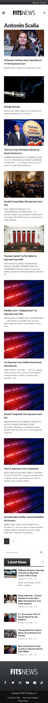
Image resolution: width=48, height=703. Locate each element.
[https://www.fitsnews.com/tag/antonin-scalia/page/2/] (20, 541)
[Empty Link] (41, 561)
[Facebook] (7, 683)
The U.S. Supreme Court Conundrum (21, 468)
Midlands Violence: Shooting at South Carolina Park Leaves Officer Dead (31, 573)
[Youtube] (29, 683)
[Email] (36, 683)
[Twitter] (14, 683)
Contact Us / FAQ (14, 698)
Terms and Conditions (30, 698)
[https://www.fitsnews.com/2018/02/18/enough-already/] (24, 89)
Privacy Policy (23, 701)
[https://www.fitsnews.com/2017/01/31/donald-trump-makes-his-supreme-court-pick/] (24, 184)
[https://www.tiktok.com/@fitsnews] (42, 683)
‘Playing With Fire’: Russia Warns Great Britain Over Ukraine (29, 633)
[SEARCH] (41, 552)
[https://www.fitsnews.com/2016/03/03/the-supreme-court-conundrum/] (24, 451)
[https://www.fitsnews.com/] (24, 672)
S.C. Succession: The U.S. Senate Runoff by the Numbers (29, 617)
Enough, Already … (13, 106)
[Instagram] (22, 683)
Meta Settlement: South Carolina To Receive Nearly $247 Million (30, 649)
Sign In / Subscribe (41, 3)
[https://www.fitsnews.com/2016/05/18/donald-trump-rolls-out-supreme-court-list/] (24, 397)
